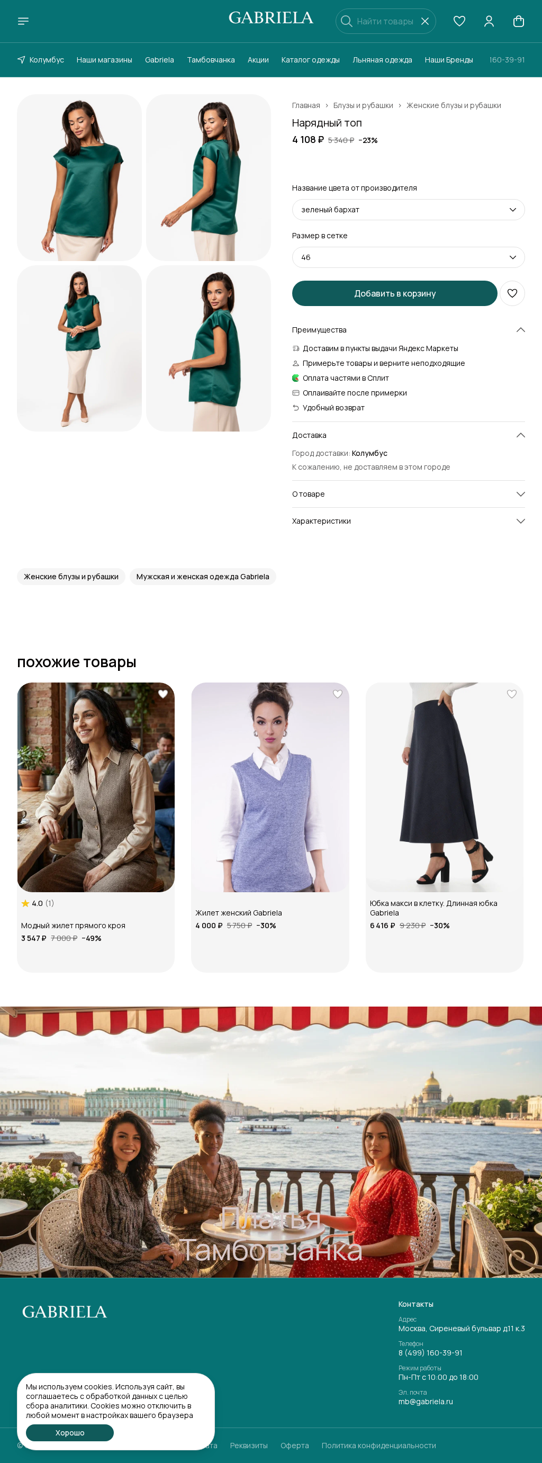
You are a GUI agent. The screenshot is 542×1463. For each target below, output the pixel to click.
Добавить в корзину (395, 293)
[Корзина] (518, 21)
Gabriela (159, 60)
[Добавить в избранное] (512, 293)
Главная (306, 105)
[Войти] (489, 21)
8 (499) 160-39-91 (431, 1353)
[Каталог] (23, 21)
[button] (459, 21)
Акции (258, 60)
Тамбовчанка (211, 60)
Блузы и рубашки (363, 105)
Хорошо (70, 1433)
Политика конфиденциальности (379, 1445)
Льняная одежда (382, 60)
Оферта (295, 1445)
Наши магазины (104, 60)
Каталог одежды (311, 60)
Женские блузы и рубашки (453, 105)
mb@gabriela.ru (426, 1401)
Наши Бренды (449, 60)
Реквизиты (249, 1445)
